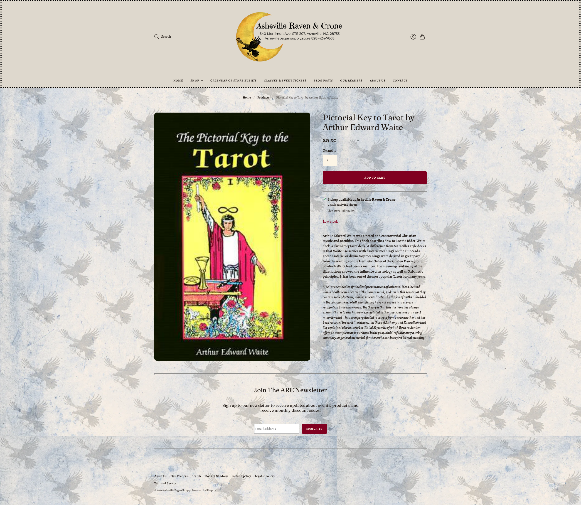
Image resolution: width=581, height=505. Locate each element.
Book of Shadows (216, 476)
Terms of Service (165, 483)
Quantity (329, 150)
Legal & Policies (265, 476)
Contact (400, 80)
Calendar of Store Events (233, 80)
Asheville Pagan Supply (176, 490)
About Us (378, 80)
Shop (194, 80)
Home (178, 80)
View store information (341, 210)
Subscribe (314, 429)
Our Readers (351, 80)
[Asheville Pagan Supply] (290, 38)
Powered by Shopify (204, 490)
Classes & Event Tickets (285, 80)
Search (196, 476)
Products (263, 97)
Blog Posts (323, 80)
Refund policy (241, 476)
